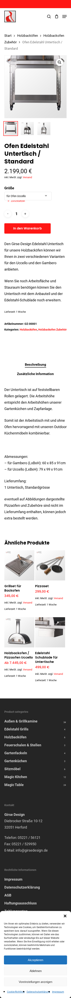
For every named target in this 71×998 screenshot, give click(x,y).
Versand (27, 177)
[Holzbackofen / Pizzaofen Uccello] (19, 632)
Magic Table (14, 785)
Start (8, 36)
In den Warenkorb (27, 228)
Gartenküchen (15, 761)
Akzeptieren (35, 960)
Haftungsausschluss (20, 903)
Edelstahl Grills (16, 729)
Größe (9, 188)
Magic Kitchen (15, 777)
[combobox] (28, 196)
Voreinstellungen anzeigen (35, 981)
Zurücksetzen (18, 201)
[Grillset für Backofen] (19, 565)
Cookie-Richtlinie (16, 991)
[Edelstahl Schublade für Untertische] (50, 632)
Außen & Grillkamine (20, 721)
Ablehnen (36, 971)
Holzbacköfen (27, 36)
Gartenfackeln (15, 753)
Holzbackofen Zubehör (52, 329)
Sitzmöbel (12, 769)
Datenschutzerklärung (38, 991)
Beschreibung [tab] (35, 365)
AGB (7, 895)
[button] (65, 916)
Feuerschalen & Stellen (22, 745)
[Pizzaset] (50, 565)
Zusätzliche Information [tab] (35, 374)
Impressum (58, 991)
